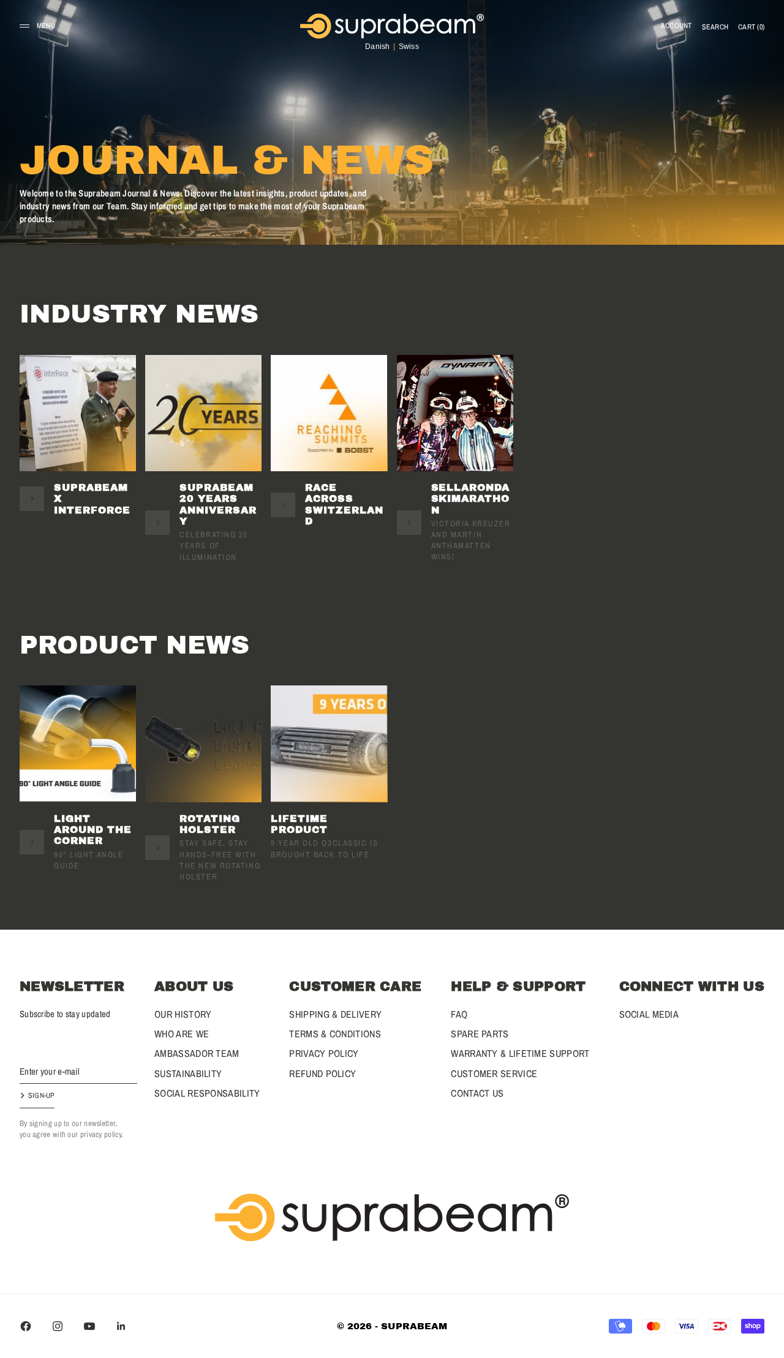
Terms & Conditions (334, 1033)
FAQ (459, 1014)
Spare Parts (479, 1033)
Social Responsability (207, 1093)
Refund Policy (322, 1073)
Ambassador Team (196, 1053)
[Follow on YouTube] (89, 1326)
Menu (46, 26)
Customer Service (494, 1073)
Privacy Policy (323, 1053)
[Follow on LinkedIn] (121, 1326)
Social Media (649, 1014)
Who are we (181, 1033)
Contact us (477, 1093)
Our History (182, 1014)
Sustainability (188, 1073)
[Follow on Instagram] (57, 1326)
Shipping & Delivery (335, 1014)
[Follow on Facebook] (26, 1326)
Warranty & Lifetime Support (520, 1053)
